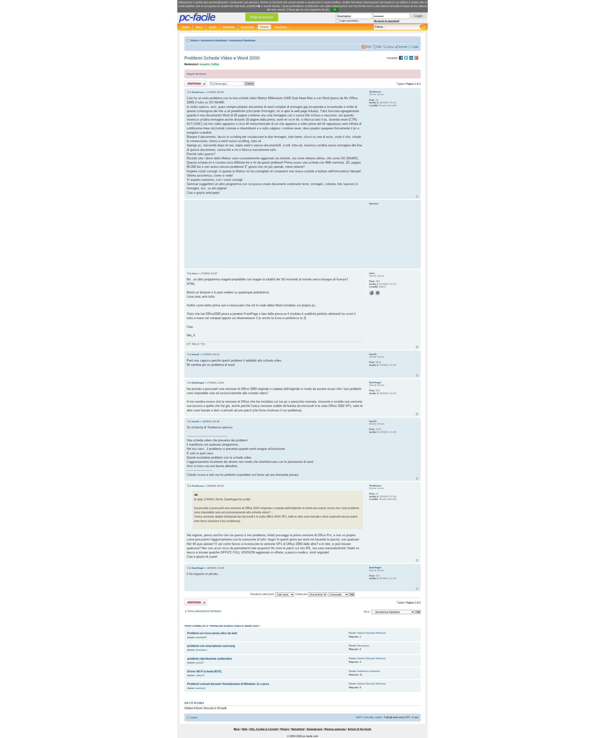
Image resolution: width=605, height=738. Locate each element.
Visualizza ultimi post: (262, 594)
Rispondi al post (193, 82)
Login (415, 46)
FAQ (378, 46)
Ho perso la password (386, 21)
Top (417, 196)
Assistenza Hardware (214, 40)
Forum (264, 26)
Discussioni (363, 645)
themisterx (201, 650)
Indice (194, 40)
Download (247, 26)
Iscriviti (403, 46)
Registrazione (261, 17)
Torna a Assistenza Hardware (204, 611)
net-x (195, 273)
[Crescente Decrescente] (341, 594)
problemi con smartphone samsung (211, 646)
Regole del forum (196, 73)
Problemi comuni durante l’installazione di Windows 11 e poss (228, 684)
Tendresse (198, 92)
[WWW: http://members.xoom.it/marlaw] (371, 293)
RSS (368, 46)
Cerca (390, 46)
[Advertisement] (275, 234)
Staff (358, 717)
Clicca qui (293, 9)
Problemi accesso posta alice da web (212, 633)
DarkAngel (198, 382)
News (199, 26)
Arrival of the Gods (359, 729)
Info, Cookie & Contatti (264, 729)
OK (335, 9)
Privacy (284, 729)
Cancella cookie (372, 717)
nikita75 (200, 675)
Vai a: (367, 611)
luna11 (195, 354)
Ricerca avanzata (335, 729)
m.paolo (204, 64)
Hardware (229, 26)
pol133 (199, 662)
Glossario (281, 26)
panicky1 (201, 688)
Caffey (215, 64)
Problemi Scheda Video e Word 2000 (222, 57)
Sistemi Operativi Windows (371, 633)
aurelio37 (201, 637)
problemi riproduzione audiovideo (209, 658)
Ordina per (301, 594)
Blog (237, 729)
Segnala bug (314, 729)
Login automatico (349, 20)
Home (185, 26)
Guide (212, 26)
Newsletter (298, 729)
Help (244, 729)
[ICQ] (377, 293)
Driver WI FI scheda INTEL (204, 671)
